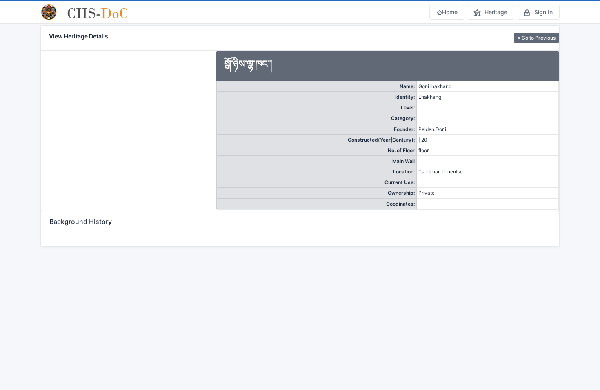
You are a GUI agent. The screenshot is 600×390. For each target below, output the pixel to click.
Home (450, 12)
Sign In (543, 12)
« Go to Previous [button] (537, 38)
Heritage (495, 12)
